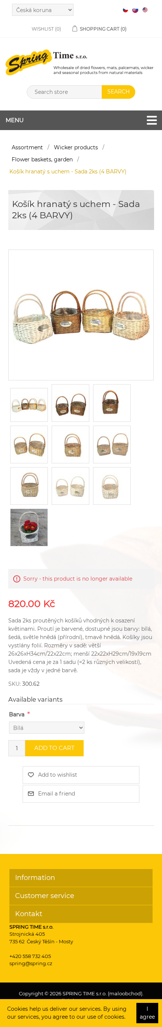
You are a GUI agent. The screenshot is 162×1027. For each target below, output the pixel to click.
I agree (147, 1013)
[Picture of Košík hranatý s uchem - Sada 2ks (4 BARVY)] (81, 314)
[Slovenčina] (135, 10)
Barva (16, 714)
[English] (145, 10)
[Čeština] (125, 10)
